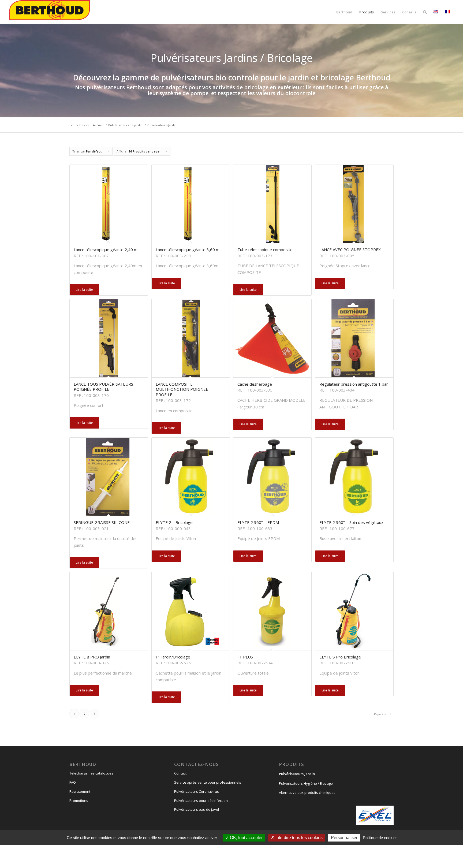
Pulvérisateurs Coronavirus (196, 791)
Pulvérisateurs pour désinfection (201, 800)
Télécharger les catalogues (91, 773)
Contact (180, 773)
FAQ (72, 782)
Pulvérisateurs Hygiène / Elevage (306, 783)
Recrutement (79, 791)
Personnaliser (344, 837)
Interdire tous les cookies (298, 837)
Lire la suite (84, 289)
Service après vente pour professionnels (207, 782)
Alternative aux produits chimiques (307, 792)
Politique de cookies (380, 837)
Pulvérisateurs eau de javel (196, 809)
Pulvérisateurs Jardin (297, 773)
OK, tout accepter (246, 837)
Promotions (78, 800)
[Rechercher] (425, 12)
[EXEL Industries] (375, 815)
